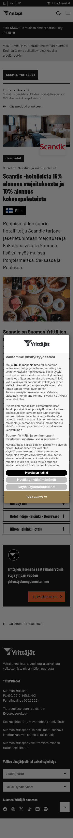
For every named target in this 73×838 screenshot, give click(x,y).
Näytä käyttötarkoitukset (36, 487)
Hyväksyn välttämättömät (36, 480)
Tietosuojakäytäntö (36, 497)
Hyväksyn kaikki (36, 472)
